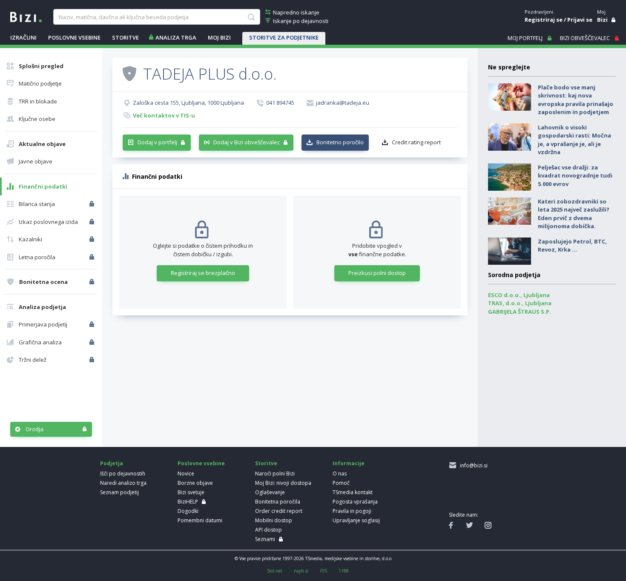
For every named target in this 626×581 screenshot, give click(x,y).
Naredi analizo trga (123, 483)
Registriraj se (544, 19)
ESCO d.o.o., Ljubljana (519, 295)
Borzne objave (195, 483)
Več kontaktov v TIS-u (164, 115)
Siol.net (274, 571)
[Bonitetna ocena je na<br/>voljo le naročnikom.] (92, 281)
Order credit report (278, 511)
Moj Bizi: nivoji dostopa (283, 483)
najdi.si (301, 571)
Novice (186, 473)
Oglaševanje (270, 492)
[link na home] (26, 16)
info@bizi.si (472, 465)
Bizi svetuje (191, 492)
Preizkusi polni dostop (377, 273)
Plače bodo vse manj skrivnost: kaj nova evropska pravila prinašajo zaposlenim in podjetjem (575, 99)
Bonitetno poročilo (340, 142)
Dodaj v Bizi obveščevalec (246, 142)
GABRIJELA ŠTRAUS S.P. (519, 311)
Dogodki (188, 511)
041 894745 (280, 102)
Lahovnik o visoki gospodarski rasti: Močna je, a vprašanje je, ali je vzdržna (574, 139)
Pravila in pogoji (352, 511)
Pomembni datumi (200, 520)
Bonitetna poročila (277, 501)
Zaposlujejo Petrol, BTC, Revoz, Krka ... (572, 246)
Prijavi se (579, 19)
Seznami (265, 539)
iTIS (323, 571)
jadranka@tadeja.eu (342, 102)
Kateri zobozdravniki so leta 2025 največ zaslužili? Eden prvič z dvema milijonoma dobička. (573, 213)
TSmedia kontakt (353, 492)
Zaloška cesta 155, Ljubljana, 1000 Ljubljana (188, 102)
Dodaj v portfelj (157, 142)
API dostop (268, 529)
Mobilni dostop (273, 520)
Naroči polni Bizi (275, 473)
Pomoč (341, 483)
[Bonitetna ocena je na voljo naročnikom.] (129, 73)
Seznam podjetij (119, 492)
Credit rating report (416, 142)
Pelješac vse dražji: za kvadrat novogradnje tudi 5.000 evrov (575, 175)
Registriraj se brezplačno (203, 273)
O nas (340, 473)
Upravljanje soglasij (356, 520)
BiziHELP (188, 501)
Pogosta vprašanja (355, 501)
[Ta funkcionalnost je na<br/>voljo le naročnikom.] (92, 204)
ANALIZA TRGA (175, 37)
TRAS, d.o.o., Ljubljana (519, 303)
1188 (344, 571)
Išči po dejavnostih (122, 473)
